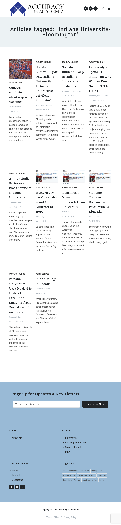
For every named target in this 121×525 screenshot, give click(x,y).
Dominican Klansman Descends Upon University (73, 200)
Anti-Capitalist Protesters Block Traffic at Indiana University (20, 188)
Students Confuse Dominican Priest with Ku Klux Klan (99, 202)
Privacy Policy (70, 517)
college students (70, 471)
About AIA (17, 437)
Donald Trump (69, 475)
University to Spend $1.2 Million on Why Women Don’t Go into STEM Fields (100, 79)
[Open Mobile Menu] (109, 8)
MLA (67, 452)
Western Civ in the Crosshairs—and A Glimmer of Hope (47, 202)
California (102, 475)
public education (89, 480)
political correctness (86, 475)
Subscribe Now (95, 404)
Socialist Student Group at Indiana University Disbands (73, 77)
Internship (17, 475)
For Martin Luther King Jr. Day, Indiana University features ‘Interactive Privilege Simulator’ (47, 84)
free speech (96, 471)
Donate (15, 470)
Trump (77, 480)
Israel (101, 480)
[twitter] (22, 487)
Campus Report (73, 447)
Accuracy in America (75, 442)
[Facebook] (11, 487)
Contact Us (17, 480)
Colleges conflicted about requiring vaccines (20, 95)
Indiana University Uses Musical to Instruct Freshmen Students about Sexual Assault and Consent (20, 295)
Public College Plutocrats (46, 281)
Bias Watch (71, 437)
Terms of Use (52, 517)
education (84, 471)
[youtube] (95, 8)
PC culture (67, 480)
